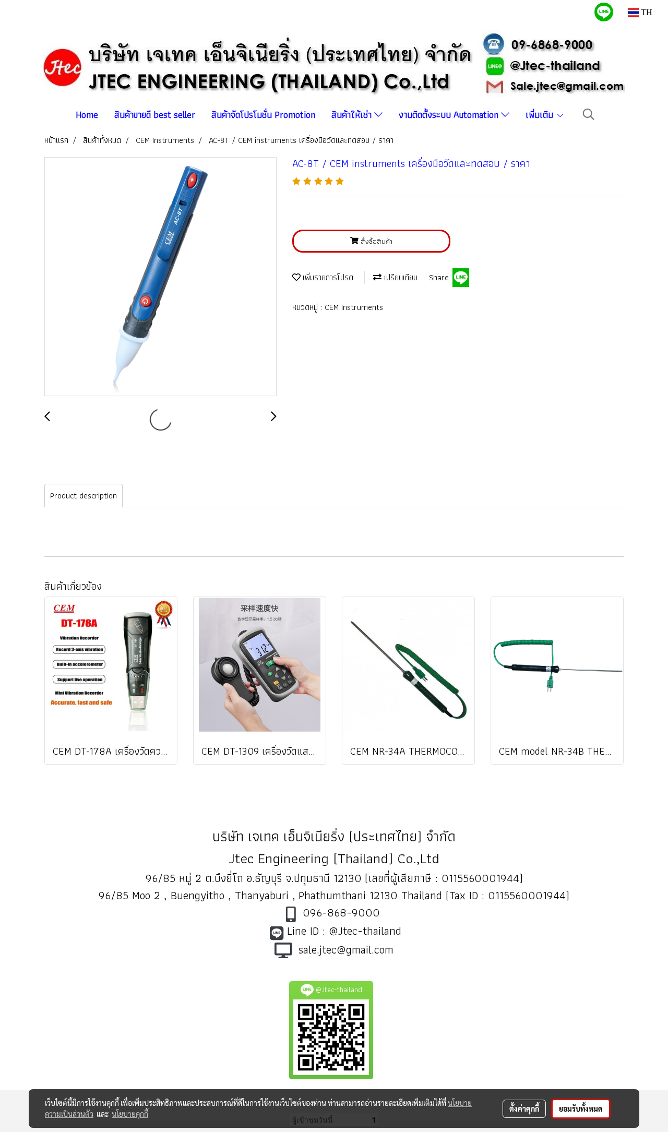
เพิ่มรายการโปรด (327, 277)
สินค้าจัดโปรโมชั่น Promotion (263, 114)
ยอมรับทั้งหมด (581, 1108)
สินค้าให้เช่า (352, 114)
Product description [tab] (83, 495)
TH (645, 12)
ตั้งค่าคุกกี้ (524, 1108)
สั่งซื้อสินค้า (375, 241)
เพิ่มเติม (541, 114)
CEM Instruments (354, 307)
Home (87, 114)
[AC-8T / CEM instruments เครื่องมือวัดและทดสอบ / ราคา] (160, 277)
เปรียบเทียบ (399, 277)
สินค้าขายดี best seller (154, 114)
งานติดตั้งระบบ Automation (450, 114)
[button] (588, 114)
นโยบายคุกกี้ (130, 1113)
